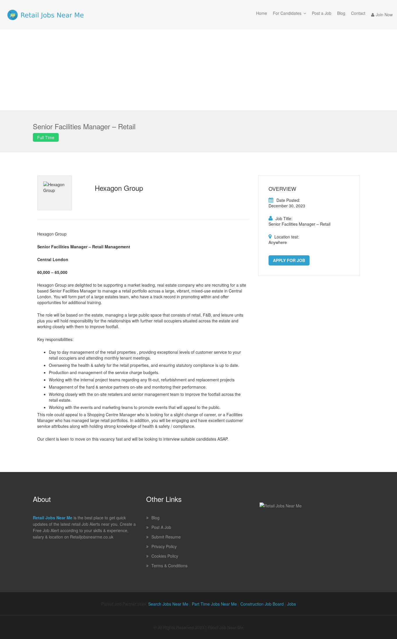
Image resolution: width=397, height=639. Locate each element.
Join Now (384, 14)
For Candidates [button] (287, 13)
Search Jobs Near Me (168, 604)
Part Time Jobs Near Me (214, 604)
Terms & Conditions (169, 565)
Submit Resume (166, 537)
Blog (341, 13)
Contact (358, 13)
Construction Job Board (262, 604)
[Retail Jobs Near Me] (45, 14)
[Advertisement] (198, 70)
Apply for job (289, 260)
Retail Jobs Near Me (52, 517)
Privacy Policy (164, 546)
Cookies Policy (164, 556)
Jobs (291, 604)
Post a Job (321, 13)
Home (261, 13)
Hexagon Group (119, 188)
